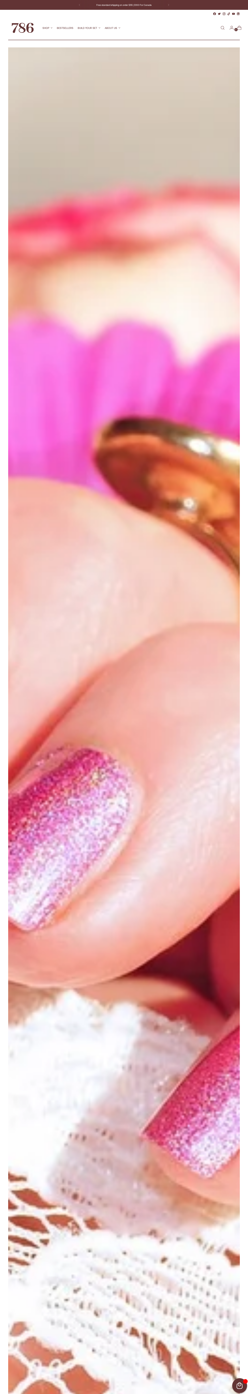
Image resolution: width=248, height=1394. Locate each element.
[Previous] (80, 5)
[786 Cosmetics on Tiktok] (228, 13)
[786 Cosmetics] (23, 28)
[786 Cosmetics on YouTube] (233, 13)
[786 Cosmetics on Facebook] (214, 13)
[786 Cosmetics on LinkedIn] (238, 13)
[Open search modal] (222, 27)
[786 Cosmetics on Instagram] (224, 13)
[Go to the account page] (230, 27)
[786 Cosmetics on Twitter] (219, 13)
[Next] (168, 5)
